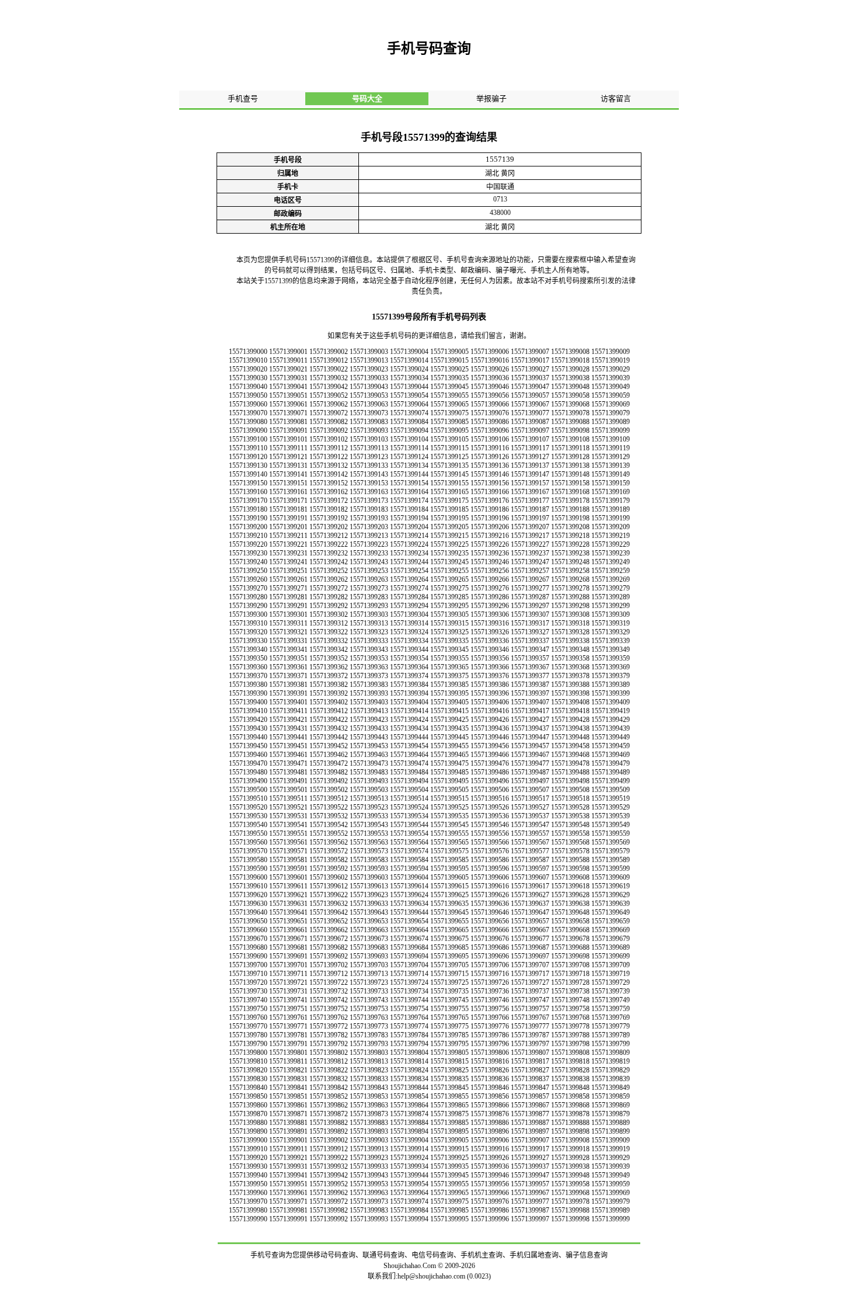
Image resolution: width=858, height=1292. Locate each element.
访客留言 (616, 98)
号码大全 (367, 98)
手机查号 (243, 98)
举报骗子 (491, 98)
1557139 (500, 159)
